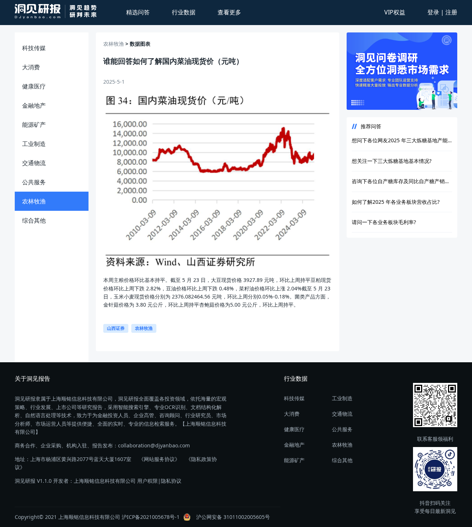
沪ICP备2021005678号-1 (151, 516)
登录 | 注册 (442, 12)
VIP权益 (394, 12)
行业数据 (183, 12)
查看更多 (229, 12)
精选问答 (138, 12)
